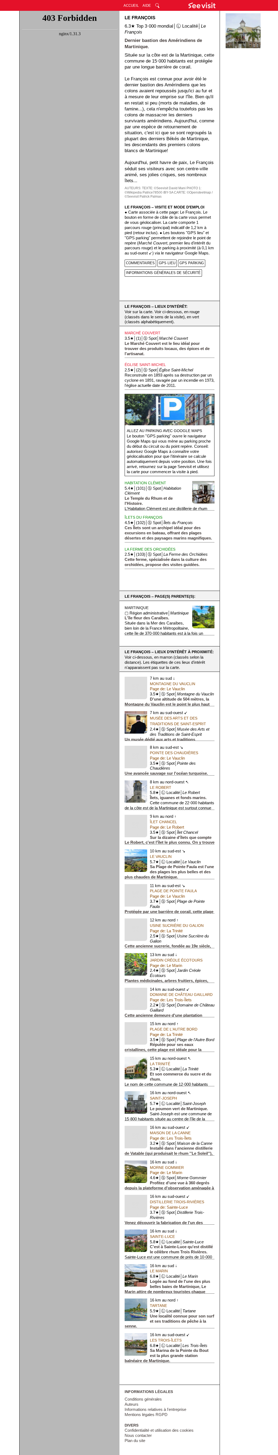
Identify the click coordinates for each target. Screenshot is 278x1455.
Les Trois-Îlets (166, 1340)
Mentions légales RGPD (146, 1415)
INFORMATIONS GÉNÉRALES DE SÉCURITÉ (163, 273)
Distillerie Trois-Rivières (177, 1202)
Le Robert (160, 787)
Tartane (158, 1305)
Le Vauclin (161, 856)
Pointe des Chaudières (174, 753)
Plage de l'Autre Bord (173, 1029)
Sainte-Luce (162, 1236)
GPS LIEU (167, 263)
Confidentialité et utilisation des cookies (159, 1430)
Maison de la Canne (170, 1133)
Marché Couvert (142, 333)
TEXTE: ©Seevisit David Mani (164, 188)
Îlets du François (143, 517)
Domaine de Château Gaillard (181, 994)
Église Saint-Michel (145, 364)
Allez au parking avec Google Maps (164, 431)
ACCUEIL (131, 6)
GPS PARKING (191, 263)
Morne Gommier (167, 1167)
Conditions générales (143, 1399)
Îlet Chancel (163, 822)
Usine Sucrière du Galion (177, 925)
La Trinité (160, 1064)
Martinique (137, 608)
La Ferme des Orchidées (150, 549)
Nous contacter (138, 1435)
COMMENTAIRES (140, 263)
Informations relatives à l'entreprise (155, 1409)
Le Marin (159, 1271)
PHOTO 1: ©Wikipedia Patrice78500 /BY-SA (163, 190)
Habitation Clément (145, 483)
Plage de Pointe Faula (173, 891)
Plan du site (135, 1440)
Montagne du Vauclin (172, 684)
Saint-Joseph (163, 1098)
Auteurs (131, 1404)
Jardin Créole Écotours (176, 960)
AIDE (147, 6)
